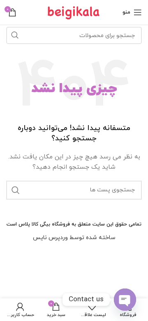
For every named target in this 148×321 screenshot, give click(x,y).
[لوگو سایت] (74, 12)
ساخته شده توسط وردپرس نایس (74, 238)
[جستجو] (14, 35)
